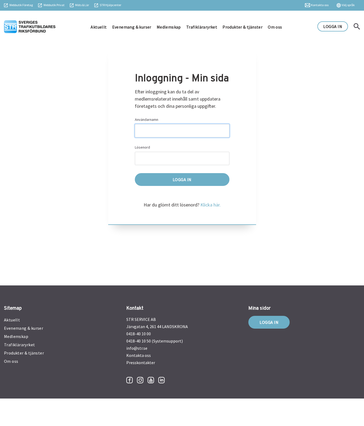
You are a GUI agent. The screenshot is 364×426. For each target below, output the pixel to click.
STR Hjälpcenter (110, 5)
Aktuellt (99, 27)
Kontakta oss (320, 5)
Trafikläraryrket (201, 27)
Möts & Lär (82, 5)
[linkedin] (161, 380)
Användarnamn (146, 119)
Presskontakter (140, 362)
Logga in (269, 322)
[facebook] (129, 380)
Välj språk (348, 5)
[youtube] (151, 380)
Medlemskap (169, 27)
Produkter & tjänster (242, 27)
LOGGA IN (332, 26)
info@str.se (136, 348)
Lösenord (142, 147)
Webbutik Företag (21, 5)
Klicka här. (210, 205)
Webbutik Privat (53, 5)
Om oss (275, 27)
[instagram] (140, 380)
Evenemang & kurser (131, 27)
